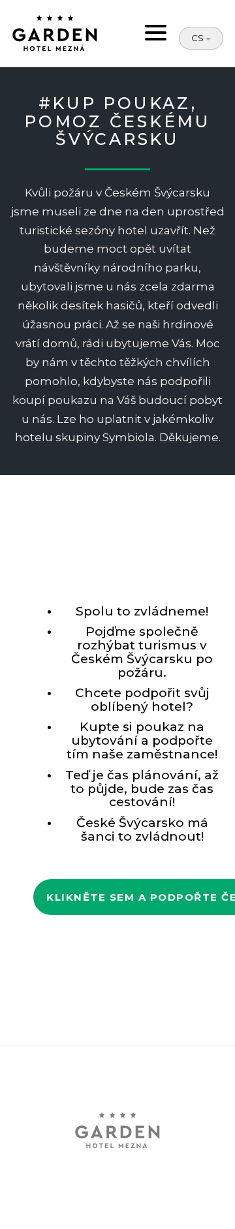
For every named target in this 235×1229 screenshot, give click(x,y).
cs (198, 38)
